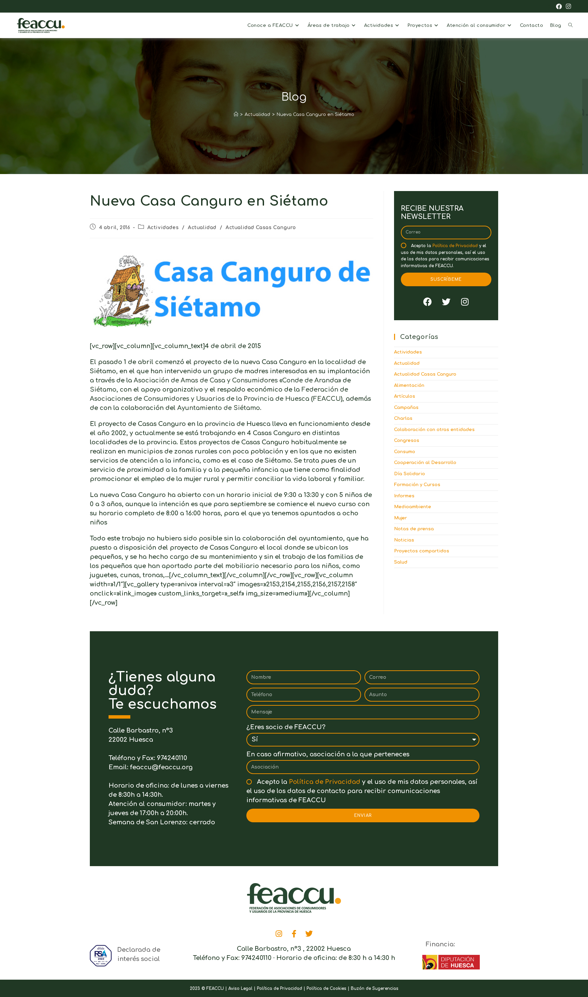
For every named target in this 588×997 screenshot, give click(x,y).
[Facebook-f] (294, 934)
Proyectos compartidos (421, 551)
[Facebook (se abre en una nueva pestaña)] (559, 6)
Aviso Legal (240, 988)
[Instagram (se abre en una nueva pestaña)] (567, 6)
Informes (404, 496)
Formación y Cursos (417, 484)
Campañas (406, 407)
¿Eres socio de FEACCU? (285, 727)
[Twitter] (446, 301)
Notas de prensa (414, 529)
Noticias (404, 540)
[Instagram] (464, 301)
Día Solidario (409, 473)
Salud (400, 562)
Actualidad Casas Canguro (261, 227)
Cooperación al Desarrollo (425, 462)
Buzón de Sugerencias (374, 988)
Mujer (400, 518)
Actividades (163, 227)
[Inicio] (236, 114)
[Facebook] (427, 301)
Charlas (403, 418)
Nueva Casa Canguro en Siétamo (315, 114)
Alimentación (409, 385)
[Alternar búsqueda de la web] (570, 25)
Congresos (406, 440)
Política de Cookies (326, 988)
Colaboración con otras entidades (434, 429)
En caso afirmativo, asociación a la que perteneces (327, 754)
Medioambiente (412, 506)
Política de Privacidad (455, 245)
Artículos (404, 396)
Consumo (404, 451)
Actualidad (202, 227)
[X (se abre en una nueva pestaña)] (549, 6)
